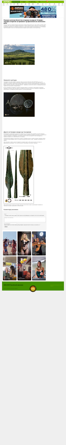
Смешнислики (29, 5)
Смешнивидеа (4, 5)
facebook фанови (13, 285)
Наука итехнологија (49, 5)
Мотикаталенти (43, 5)
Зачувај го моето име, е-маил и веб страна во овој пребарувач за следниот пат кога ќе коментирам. (24, 215)
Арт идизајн (62, 5)
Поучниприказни (59, 5)
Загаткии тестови (17, 5)
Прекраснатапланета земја (55, 5)
